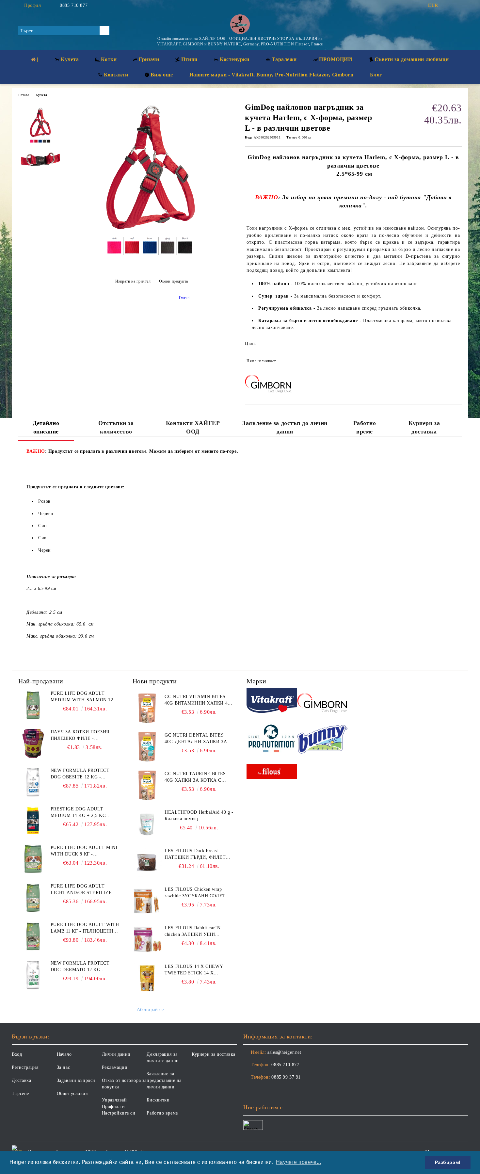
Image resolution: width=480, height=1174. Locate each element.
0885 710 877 (74, 5)
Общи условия (72, 1093)
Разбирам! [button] (448, 1162)
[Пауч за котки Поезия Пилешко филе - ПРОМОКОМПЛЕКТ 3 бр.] (33, 743)
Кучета (41, 95)
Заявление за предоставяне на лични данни (164, 1080)
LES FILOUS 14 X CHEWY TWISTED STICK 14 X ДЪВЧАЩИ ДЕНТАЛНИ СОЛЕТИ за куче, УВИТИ (194, 970)
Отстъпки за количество (116, 427)
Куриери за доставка (424, 427)
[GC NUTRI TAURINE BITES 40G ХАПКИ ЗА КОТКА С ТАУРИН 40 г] (147, 785)
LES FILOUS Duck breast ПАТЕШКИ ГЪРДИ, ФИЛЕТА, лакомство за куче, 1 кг (197, 854)
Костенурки (234, 59)
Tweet (184, 297)
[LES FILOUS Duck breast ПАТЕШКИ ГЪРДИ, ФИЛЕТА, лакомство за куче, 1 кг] (147, 862)
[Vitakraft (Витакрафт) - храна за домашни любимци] (272, 701)
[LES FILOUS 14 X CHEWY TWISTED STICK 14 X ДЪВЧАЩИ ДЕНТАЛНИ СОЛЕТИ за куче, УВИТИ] (147, 978)
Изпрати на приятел (133, 281)
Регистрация (25, 1067)
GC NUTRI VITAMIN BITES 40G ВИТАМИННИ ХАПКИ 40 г (197, 700)
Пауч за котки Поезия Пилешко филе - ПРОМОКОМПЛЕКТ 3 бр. (80, 735)
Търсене (20, 1093)
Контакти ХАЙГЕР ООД (193, 427)
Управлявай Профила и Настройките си (119, 1107)
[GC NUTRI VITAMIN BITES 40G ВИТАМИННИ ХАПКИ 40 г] (147, 708)
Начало (23, 95)
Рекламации (115, 1067)
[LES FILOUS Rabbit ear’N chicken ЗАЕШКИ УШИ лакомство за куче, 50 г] (147, 939)
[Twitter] (458, 5)
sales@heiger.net (284, 1052)
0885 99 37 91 (285, 1077)
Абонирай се (150, 1009)
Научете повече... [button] (298, 1162)
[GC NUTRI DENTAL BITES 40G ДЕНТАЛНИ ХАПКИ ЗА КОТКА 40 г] (147, 746)
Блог (376, 74)
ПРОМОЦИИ (335, 59)
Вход (17, 1054)
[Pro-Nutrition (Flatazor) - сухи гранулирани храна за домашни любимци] (272, 739)
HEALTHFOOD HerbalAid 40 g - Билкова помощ (199, 815)
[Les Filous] (272, 772)
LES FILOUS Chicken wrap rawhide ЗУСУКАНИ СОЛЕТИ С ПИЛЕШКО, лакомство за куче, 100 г (197, 893)
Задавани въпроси (76, 1080)
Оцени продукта (173, 281)
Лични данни (116, 1054)
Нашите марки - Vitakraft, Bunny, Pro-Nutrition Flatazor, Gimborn (271, 74)
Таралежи (284, 59)
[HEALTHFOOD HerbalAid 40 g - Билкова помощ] (147, 824)
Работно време (364, 427)
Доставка (21, 1080)
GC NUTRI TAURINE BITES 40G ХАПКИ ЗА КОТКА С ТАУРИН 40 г (195, 777)
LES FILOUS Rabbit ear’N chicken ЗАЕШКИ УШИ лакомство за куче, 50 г (192, 931)
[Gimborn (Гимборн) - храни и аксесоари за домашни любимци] (322, 702)
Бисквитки (158, 1100)
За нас (63, 1067)
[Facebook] (448, 5)
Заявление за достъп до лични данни (285, 427)
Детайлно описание (46, 427)
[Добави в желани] (457, 362)
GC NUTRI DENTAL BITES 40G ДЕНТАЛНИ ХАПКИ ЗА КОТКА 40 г (196, 739)
